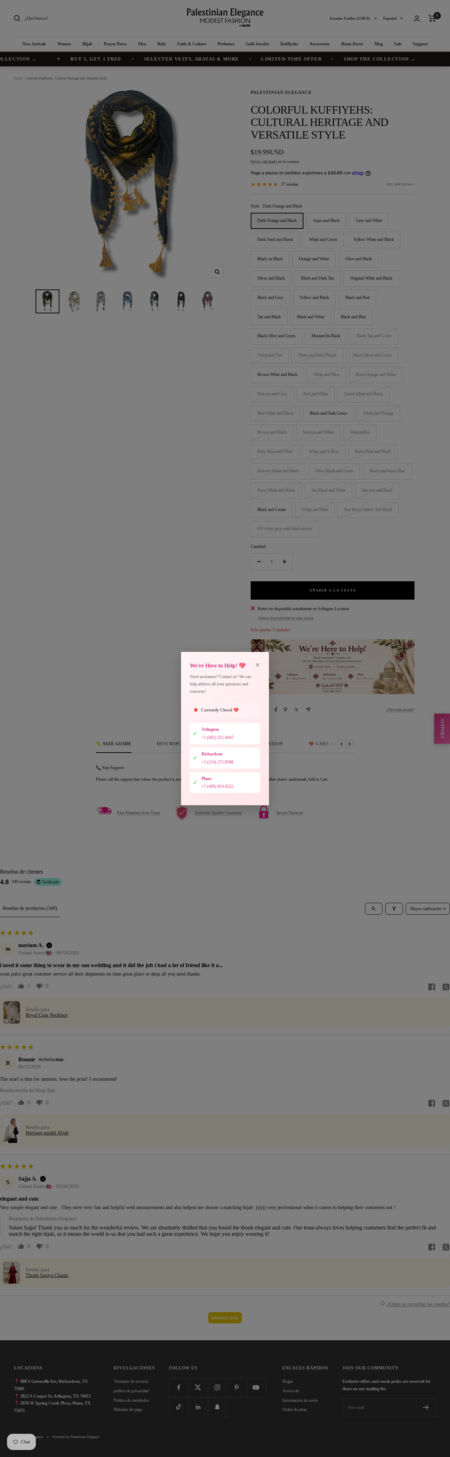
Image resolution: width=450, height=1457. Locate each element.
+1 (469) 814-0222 (217, 786)
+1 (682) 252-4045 (217, 737)
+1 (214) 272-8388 (217, 761)
